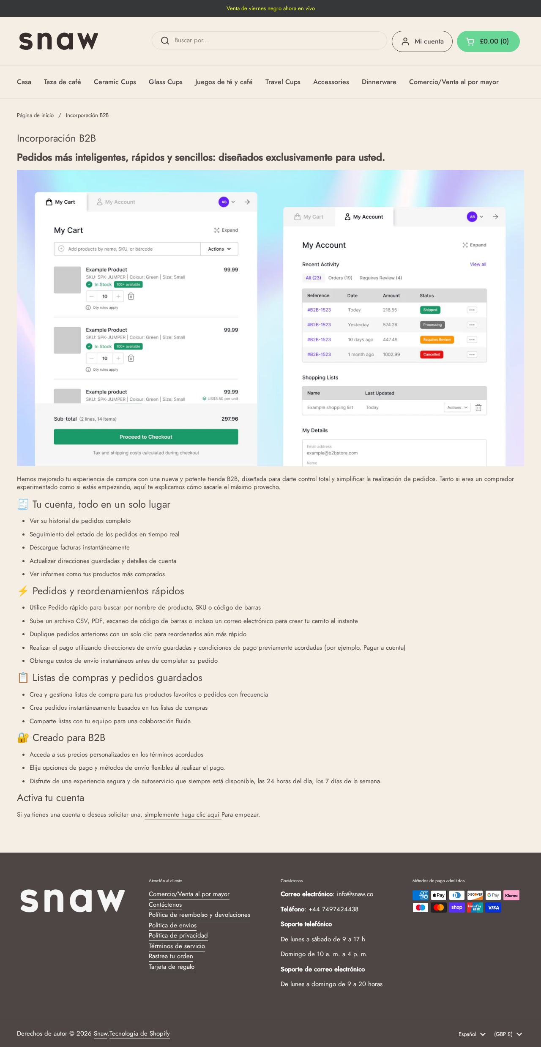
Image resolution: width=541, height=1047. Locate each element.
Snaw (100, 1033)
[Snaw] (59, 41)
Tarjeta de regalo (171, 966)
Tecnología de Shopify (139, 1033)
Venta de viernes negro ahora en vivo (271, 8)
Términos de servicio (177, 946)
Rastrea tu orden (171, 956)
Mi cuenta (429, 41)
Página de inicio (35, 115)
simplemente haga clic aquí (183, 814)
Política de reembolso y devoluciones (199, 914)
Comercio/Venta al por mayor (189, 894)
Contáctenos (165, 904)
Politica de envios (173, 925)
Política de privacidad (178, 935)
